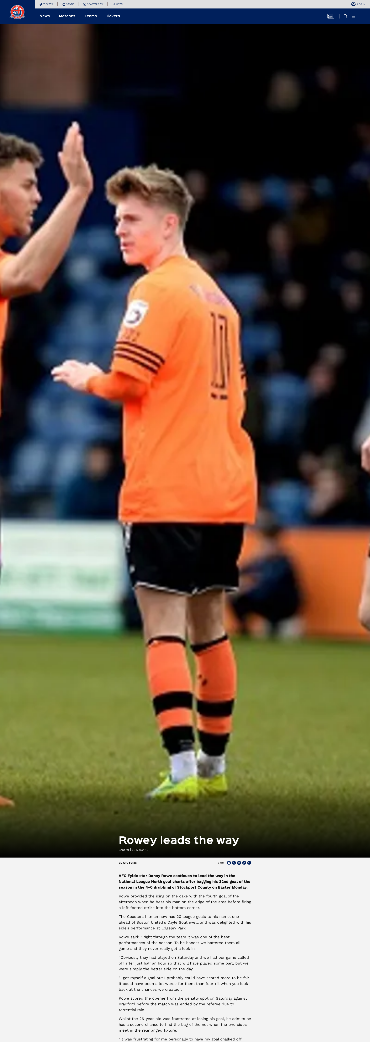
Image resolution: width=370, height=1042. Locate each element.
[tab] (46, 4)
